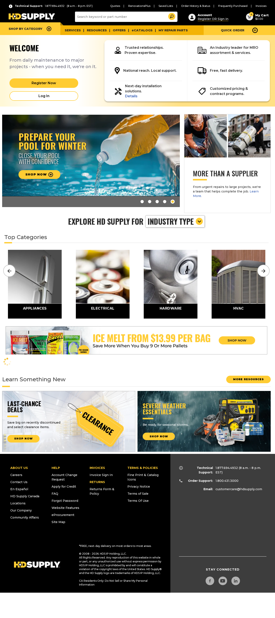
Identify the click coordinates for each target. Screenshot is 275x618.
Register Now (44, 83)
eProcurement (63, 515)
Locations (18, 503)
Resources (97, 30)
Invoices (261, 6)
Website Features (65, 508)
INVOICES (97, 468)
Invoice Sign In (101, 475)
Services (73, 30)
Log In (43, 96)
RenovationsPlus (139, 6)
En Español (19, 489)
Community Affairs (24, 517)
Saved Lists (166, 6)
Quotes (115, 6)
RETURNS (97, 482)
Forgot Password (65, 501)
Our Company (21, 510)
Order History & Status (195, 6)
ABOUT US (19, 468)
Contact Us (19, 482)
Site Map (58, 522)
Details (131, 96)
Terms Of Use (138, 501)
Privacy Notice (138, 486)
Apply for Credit (64, 486)
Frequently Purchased (233, 6)
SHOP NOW (23, 438)
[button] (171, 16)
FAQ (55, 494)
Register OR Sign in (213, 19)
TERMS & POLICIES (142, 468)
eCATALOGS (142, 30)
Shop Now (159, 436)
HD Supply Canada (24, 496)
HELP (56, 468)
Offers (119, 30)
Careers (16, 475)
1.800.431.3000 (226, 481)
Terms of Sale (137, 494)
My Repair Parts (173, 30)
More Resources (248, 379)
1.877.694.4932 (226, 468)
